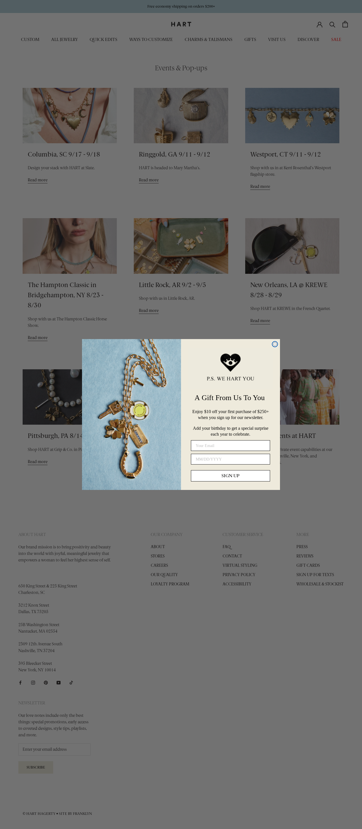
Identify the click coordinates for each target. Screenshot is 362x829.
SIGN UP (230, 475)
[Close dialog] (275, 344)
